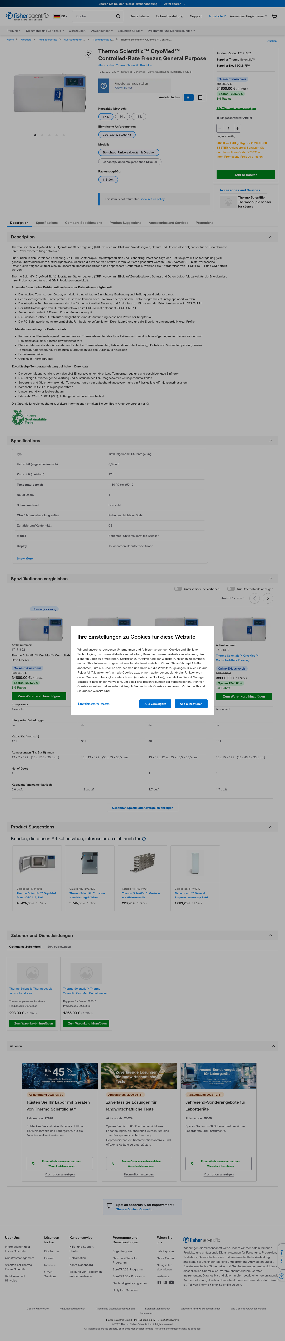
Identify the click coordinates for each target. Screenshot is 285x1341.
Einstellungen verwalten (94, 703)
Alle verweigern (155, 704)
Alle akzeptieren (191, 704)
